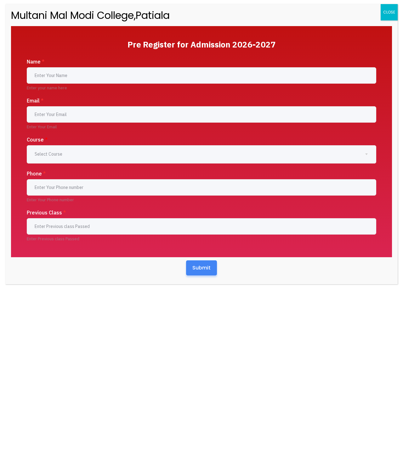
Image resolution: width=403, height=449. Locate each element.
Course (37, 139)
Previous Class (46, 212)
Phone (36, 173)
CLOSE (389, 12)
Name (35, 61)
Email (35, 100)
